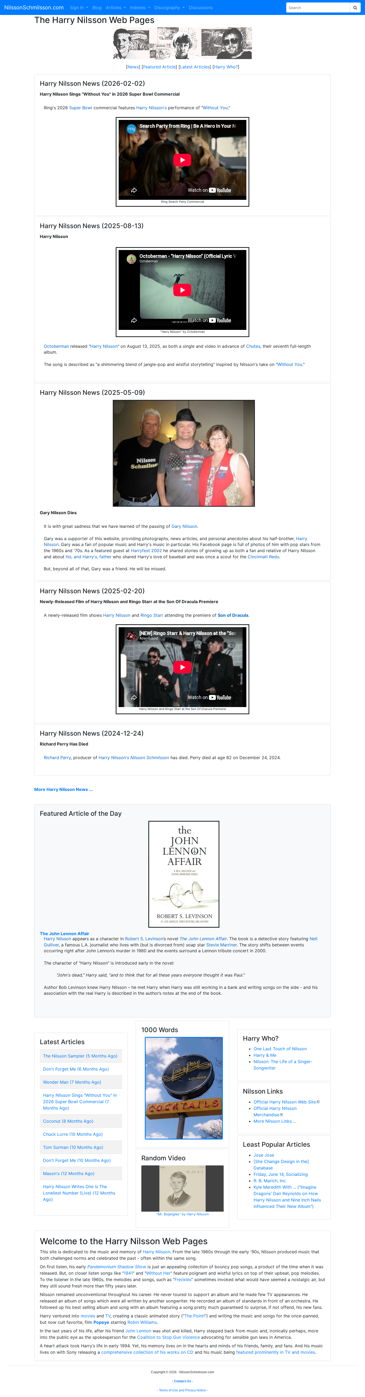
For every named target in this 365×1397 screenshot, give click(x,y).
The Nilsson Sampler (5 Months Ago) (80, 1056)
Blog (97, 7)
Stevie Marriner (221, 944)
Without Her (158, 1273)
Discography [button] (167, 7)
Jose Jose (264, 1155)
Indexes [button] (138, 7)
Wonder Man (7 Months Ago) (72, 1082)
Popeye (101, 1322)
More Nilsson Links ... (275, 1121)
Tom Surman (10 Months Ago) (73, 1147)
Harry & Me (265, 1055)
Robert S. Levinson (144, 938)
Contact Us (182, 1381)
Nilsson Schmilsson (149, 757)
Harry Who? (226, 66)
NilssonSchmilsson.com (34, 7)
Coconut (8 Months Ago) (68, 1121)
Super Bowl (80, 107)
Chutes (253, 346)
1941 (128, 1273)
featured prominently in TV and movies (275, 1352)
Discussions (201, 7)
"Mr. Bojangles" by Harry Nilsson (182, 1214)
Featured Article (159, 66)
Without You (215, 107)
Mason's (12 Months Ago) (69, 1173)
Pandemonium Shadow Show (116, 1266)
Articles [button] (114, 7)
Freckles (182, 1279)
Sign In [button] (77, 7)
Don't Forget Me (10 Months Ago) (77, 1160)
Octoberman (56, 346)
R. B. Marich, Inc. (270, 1180)
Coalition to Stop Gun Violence (168, 1337)
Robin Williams (142, 1322)
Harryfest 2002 (146, 550)
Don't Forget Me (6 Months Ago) (76, 1069)
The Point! (194, 1315)
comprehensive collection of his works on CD (147, 1352)
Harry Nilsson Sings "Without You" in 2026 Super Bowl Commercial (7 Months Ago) (80, 1101)
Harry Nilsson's (151, 107)
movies (88, 1315)
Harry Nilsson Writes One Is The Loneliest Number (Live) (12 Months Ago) (79, 1193)
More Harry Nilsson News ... (63, 789)
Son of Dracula (233, 615)
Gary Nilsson (184, 526)
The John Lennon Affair (64, 933)
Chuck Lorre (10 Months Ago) (73, 1134)
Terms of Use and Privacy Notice (182, 1390)
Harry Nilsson (104, 346)
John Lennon (138, 1330)
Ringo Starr (152, 615)
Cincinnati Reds (263, 556)
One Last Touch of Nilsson (280, 1048)
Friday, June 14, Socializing (281, 1174)
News (133, 66)
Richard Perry (57, 757)
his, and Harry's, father (88, 556)
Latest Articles (194, 66)
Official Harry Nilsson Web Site (285, 1102)
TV (107, 1315)
